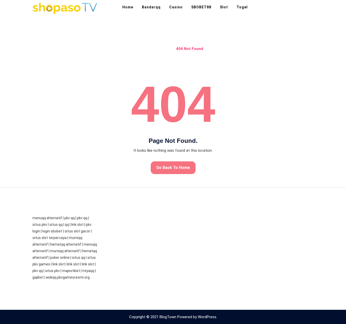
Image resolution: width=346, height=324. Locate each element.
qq (67, 225)
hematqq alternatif (65, 244)
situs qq (56, 225)
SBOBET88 (201, 7)
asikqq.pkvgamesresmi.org (68, 277)
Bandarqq (151, 7)
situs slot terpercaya (49, 238)
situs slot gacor (77, 231)
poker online (60, 257)
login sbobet (52, 231)
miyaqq (88, 271)
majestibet (71, 271)
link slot (77, 225)
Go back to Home (173, 167)
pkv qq (69, 218)
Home (127, 7)
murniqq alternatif (65, 251)
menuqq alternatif (47, 218)
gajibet (38, 277)
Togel (242, 7)
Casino (176, 7)
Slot (224, 7)
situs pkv (39, 225)
